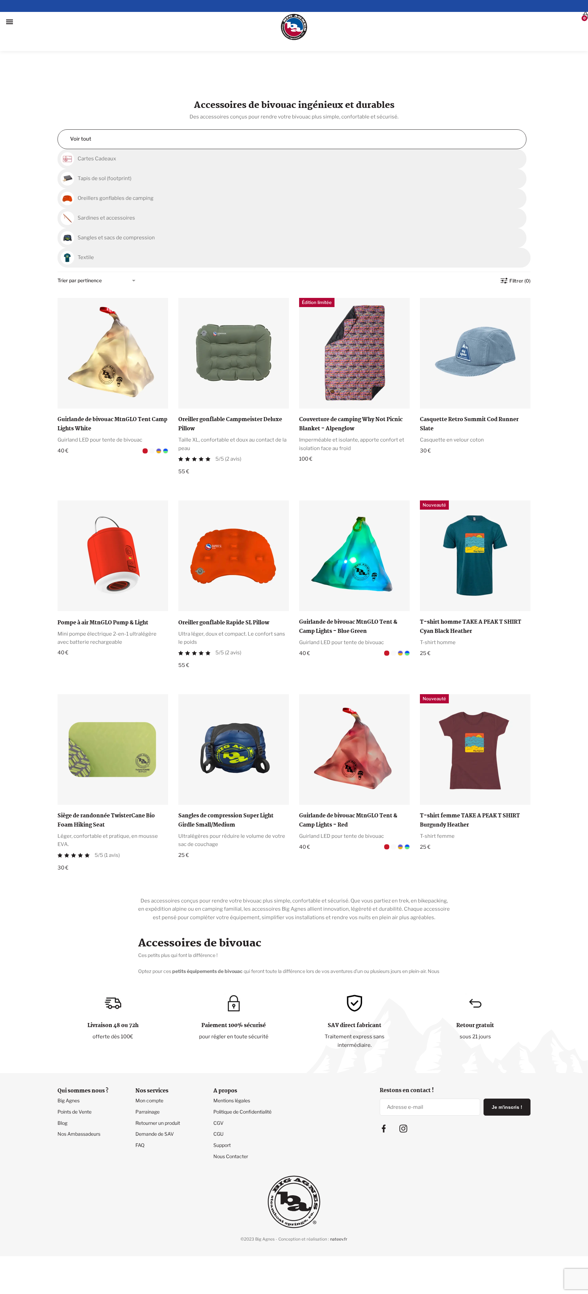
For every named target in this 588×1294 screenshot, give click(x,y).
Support (222, 1113)
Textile (86, 225)
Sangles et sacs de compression (116, 206)
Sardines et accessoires (106, 186)
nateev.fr (338, 1207)
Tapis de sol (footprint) (104, 146)
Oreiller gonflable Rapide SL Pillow (223, 591)
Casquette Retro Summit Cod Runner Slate (469, 392)
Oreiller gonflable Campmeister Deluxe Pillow (230, 392)
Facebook (384, 1096)
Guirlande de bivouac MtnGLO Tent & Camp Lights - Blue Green (348, 595)
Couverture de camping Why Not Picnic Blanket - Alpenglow (351, 392)
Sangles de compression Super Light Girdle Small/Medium (226, 789)
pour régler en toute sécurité (233, 1005)
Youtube (455, 1105)
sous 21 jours (475, 1005)
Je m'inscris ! (507, 1075)
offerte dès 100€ (113, 1005)
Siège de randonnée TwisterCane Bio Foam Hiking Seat (106, 789)
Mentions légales (231, 1068)
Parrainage (147, 1080)
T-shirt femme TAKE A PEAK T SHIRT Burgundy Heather (470, 789)
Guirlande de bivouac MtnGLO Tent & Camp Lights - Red (348, 789)
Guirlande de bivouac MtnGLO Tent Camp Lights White (112, 392)
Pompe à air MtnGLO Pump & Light (103, 591)
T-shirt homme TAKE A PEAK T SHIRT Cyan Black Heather (470, 595)
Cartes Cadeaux (97, 127)
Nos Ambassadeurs (79, 1102)
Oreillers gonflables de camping (115, 166)
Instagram (403, 1096)
